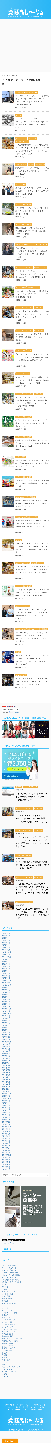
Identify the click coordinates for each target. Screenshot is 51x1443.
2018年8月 (6, 1160)
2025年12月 (6, 952)
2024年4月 (6, 999)
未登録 (4, 1353)
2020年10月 (6, 1098)
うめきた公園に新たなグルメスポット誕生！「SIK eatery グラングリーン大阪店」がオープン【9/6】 (32, 463)
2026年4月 (6, 943)
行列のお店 (6, 1362)
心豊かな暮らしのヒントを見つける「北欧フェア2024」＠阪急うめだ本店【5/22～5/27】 (32, 423)
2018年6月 (6, 1164)
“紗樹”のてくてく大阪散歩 (11, 1282)
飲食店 (4, 1374)
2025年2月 (6, 976)
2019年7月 (6, 1134)
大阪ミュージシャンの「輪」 (12, 1339)
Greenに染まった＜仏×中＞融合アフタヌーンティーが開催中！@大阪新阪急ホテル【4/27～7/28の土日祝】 (32, 380)
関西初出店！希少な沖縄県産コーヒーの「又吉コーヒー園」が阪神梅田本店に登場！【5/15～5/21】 (32, 443)
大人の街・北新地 (8, 1332)
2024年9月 (6, 987)
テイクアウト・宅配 (9, 1313)
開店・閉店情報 (7, 1369)
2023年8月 (6, 1018)
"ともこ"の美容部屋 (9, 1265)
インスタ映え (7, 1296)
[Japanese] (12, 706)
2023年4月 (6, 1028)
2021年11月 (6, 1068)
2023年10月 (6, 1013)
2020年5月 (6, 1110)
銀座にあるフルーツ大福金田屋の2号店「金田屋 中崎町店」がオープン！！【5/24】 (31, 337)
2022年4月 (6, 1056)
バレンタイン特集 (8, 1320)
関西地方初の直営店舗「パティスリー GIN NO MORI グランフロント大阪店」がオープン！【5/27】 (32, 503)
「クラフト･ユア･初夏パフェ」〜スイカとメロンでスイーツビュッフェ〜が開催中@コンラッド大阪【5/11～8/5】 (32, 274)
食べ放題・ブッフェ (9, 1372)
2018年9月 (6, 1157)
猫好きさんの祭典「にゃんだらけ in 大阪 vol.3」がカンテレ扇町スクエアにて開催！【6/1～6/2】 (32, 191)
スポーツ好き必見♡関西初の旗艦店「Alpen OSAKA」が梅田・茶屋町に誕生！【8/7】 (32, 865)
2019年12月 (6, 1122)
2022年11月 (6, 1039)
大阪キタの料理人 (8, 1336)
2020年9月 (6, 1101)
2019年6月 (6, 1136)
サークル (5, 1308)
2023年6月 (6, 1023)
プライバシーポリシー (24, 1405)
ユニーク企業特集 (8, 1324)
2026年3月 (6, 945)
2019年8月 (6, 1131)
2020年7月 (6, 1105)
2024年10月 (6, 985)
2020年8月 (6, 1103)
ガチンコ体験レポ (8, 1298)
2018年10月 (6, 1155)
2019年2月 (6, 1145)
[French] (10, 706)
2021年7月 (6, 1077)
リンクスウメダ (7, 1327)
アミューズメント (8, 1291)
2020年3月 (6, 1115)
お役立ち (5, 1287)
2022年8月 (6, 1046)
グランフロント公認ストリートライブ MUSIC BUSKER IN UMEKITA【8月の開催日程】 (32, 796)
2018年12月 (6, 1150)
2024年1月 (6, 1006)
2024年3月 (6, 1002)
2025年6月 (6, 966)
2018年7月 (6, 1162)
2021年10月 (6, 1070)
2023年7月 (6, 1020)
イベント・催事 (7, 1294)
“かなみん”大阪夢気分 (10, 1273)
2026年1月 (6, 950)
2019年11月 (6, 1124)
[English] (8, 706)
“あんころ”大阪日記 (9, 1270)
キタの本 (5, 1301)
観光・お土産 (7, 1365)
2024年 (11, 76)
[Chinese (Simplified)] (3, 706)
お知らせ (5, 1289)
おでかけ (5, 1284)
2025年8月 (6, 962)
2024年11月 (6, 983)
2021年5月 (6, 1082)
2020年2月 (6, 1117)
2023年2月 (6, 1032)
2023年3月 (6, 1030)
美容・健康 (6, 1360)
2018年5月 (6, 1167)
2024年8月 (6, 990)
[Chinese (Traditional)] (5, 706)
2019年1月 (6, 1148)
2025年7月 (6, 964)
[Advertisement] (25, 45)
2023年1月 (6, 1035)
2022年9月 (6, 1044)
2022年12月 (6, 1037)
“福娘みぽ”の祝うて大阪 (11, 1280)
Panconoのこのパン (9, 1268)
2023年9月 (6, 1016)
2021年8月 (6, 1075)
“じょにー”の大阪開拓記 (11, 1275)
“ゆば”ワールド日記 (9, 1277)
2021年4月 (6, 1084)
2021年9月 (6, 1072)
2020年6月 (6, 1108)
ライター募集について (19, 1409)
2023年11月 (6, 1011)
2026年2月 (6, 947)
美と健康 (5, 1357)
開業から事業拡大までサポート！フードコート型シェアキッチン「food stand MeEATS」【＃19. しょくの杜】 (32, 681)
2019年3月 (6, 1143)
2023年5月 (6, 1025)
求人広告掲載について (30, 1407)
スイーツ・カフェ (8, 1310)
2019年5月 (6, 1138)
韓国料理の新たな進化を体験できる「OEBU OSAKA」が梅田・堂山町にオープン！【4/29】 (32, 231)
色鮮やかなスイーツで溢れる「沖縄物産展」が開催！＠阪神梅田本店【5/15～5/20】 (32, 483)
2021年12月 (6, 1065)
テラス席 (5, 1315)
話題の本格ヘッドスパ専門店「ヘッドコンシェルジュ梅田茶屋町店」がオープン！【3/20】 (32, 171)
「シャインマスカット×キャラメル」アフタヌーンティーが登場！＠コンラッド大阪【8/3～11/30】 (31, 818)
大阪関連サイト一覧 (35, 1409)
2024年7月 (6, 992)
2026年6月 (6, 938)
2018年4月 (6, 1169)
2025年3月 (6, 973)
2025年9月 (6, 959)
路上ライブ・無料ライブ (11, 1367)
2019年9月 (6, 1129)
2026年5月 (6, 940)
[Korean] (15, 706)
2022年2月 (6, 1061)
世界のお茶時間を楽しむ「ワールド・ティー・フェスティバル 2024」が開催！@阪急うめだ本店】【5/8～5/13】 (32, 592)
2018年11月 (6, 1153)
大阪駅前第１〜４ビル (10, 1341)
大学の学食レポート (9, 1334)
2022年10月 (6, 1042)
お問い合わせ (9, 1405)
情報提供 (17, 1407)
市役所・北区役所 (8, 1348)
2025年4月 (6, 971)
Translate (16, 712)
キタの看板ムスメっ (9, 1303)
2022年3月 (6, 1058)
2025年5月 (6, 969)
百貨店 (4, 1355)
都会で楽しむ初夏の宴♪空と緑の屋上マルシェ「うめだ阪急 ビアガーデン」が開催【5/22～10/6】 (32, 294)
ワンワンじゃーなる (9, 1329)
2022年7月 (6, 1049)
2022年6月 (6, 1051)
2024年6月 (6, 995)
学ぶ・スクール (7, 1346)
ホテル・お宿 (7, 1322)
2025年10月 (6, 957)
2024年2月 (6, 1004)
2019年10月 (6, 1127)
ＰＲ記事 (5, 1376)
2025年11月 (6, 954)
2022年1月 (6, 1063)
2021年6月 (6, 1079)
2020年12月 (6, 1094)
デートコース (7, 1317)
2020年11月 (6, 1096)
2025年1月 (6, 978)
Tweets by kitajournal (10, 1243)
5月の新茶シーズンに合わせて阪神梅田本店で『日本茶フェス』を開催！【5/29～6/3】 (31, 211)
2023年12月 (6, 1009)
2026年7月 (6, 936)
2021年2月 (6, 1089)
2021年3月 (6, 1086)
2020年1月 (6, 1120)
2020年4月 (6, 1112)
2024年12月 (6, 980)
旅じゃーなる (7, 1350)
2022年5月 (6, 1053)
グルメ (4, 1306)
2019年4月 (6, 1141)
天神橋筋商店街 (7, 1343)
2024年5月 (6, 997)
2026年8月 (6, 933)
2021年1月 (6, 1091)
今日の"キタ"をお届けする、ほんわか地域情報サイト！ (25, 1430)
